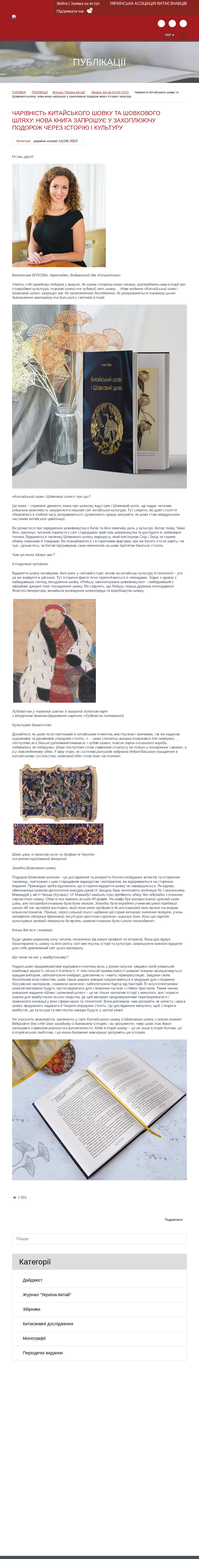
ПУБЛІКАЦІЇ (40, 92)
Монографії (34, 1338)
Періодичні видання (43, 1352)
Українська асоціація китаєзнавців (148, 3)
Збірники (31, 1309)
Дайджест (32, 1280)
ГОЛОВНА (19, 92)
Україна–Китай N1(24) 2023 (110, 92)
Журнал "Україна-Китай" (68, 92)
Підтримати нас (70, 11)
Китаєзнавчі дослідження (48, 1323)
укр (168, 35)
